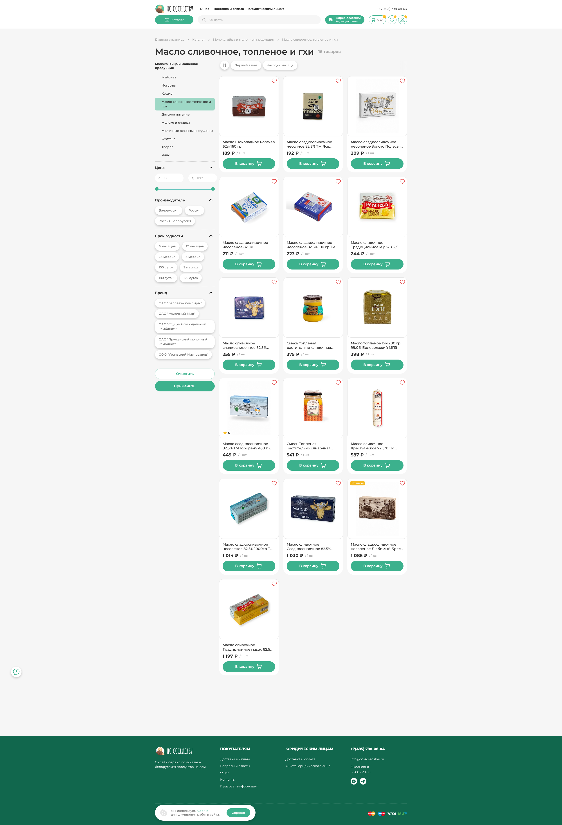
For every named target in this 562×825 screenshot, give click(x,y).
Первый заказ (246, 65)
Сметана (168, 139)
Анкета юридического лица (307, 766)
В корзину (244, 163)
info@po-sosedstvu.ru (367, 759)
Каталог (177, 20)
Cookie (202, 811)
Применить (185, 386)
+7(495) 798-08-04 (393, 9)
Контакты (227, 780)
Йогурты (169, 85)
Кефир (167, 94)
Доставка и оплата (229, 9)
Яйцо (166, 155)
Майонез (169, 77)
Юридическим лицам (266, 9)
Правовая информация (239, 786)
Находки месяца (280, 65)
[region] (312, 67)
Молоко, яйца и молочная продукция (176, 66)
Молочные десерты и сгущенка (187, 131)
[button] (344, 19)
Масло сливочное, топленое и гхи (186, 104)
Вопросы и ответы (235, 766)
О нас (204, 9)
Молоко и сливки (176, 123)
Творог (167, 147)
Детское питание (176, 114)
